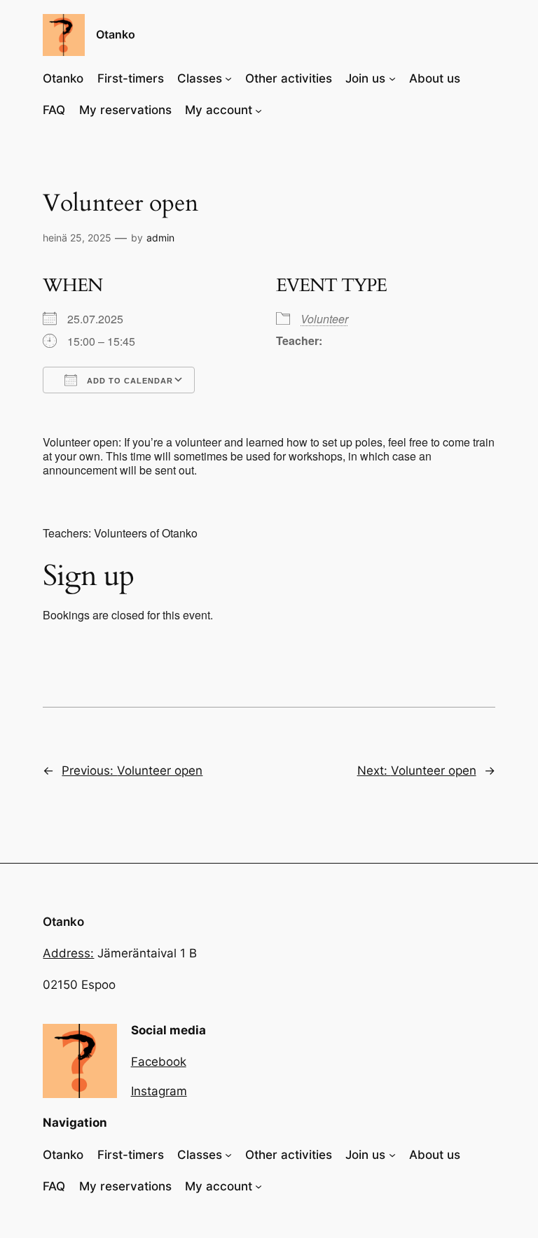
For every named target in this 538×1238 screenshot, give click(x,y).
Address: (68, 953)
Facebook (158, 1062)
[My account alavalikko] (258, 109)
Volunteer (324, 319)
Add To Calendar (128, 381)
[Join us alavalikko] (392, 78)
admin (160, 238)
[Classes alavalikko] (228, 78)
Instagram (159, 1091)
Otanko (115, 34)
